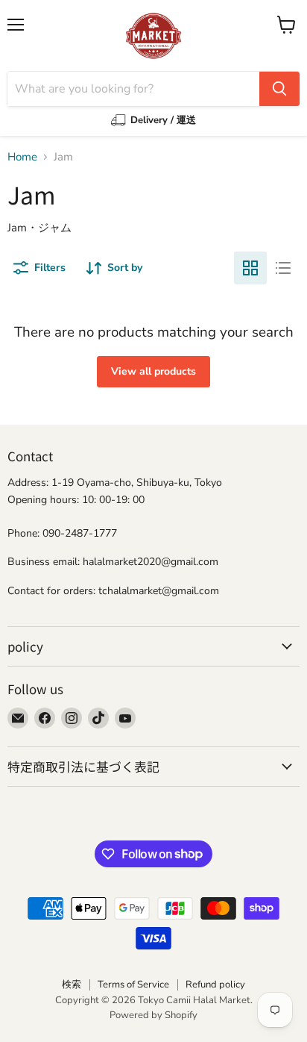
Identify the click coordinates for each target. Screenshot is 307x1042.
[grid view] (250, 268)
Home (22, 157)
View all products (153, 371)
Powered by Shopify (153, 1015)
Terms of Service (133, 984)
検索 (71, 984)
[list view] (283, 268)
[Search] (279, 89)
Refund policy (215, 984)
